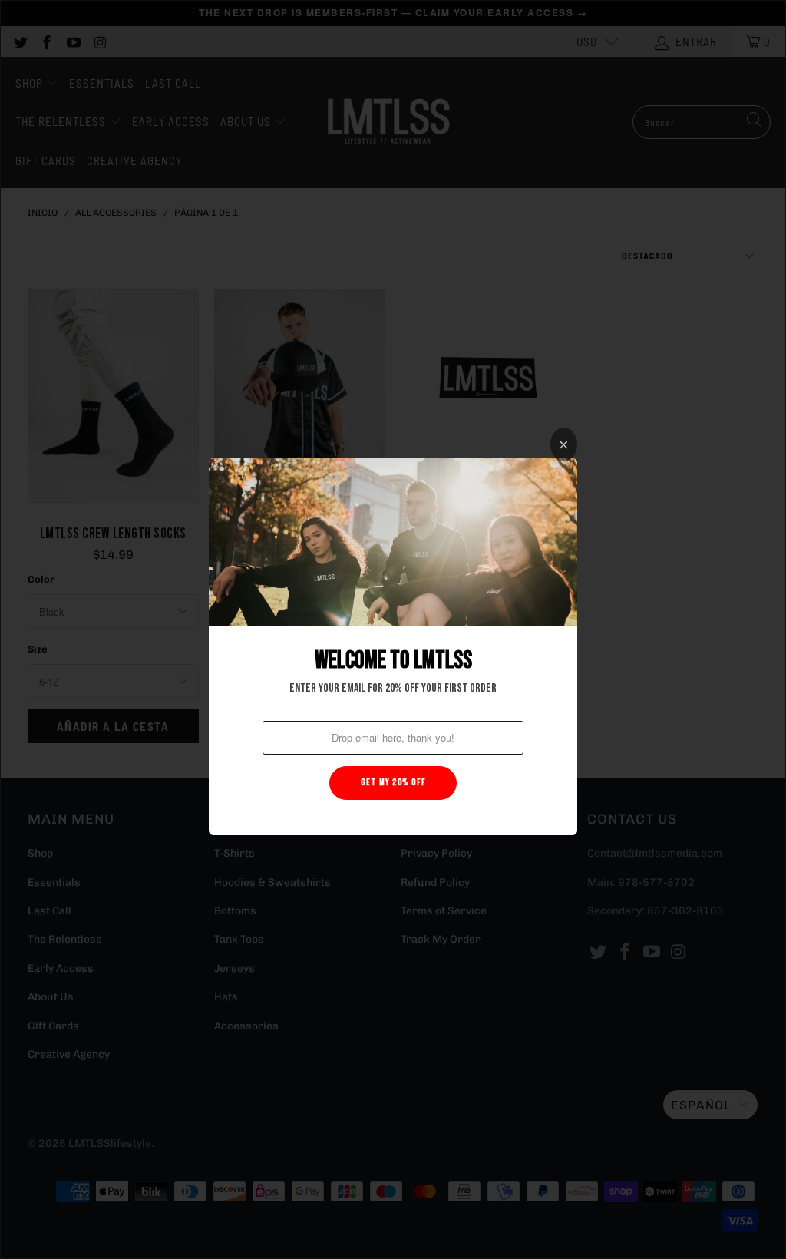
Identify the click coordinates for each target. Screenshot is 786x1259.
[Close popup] (563, 444)
